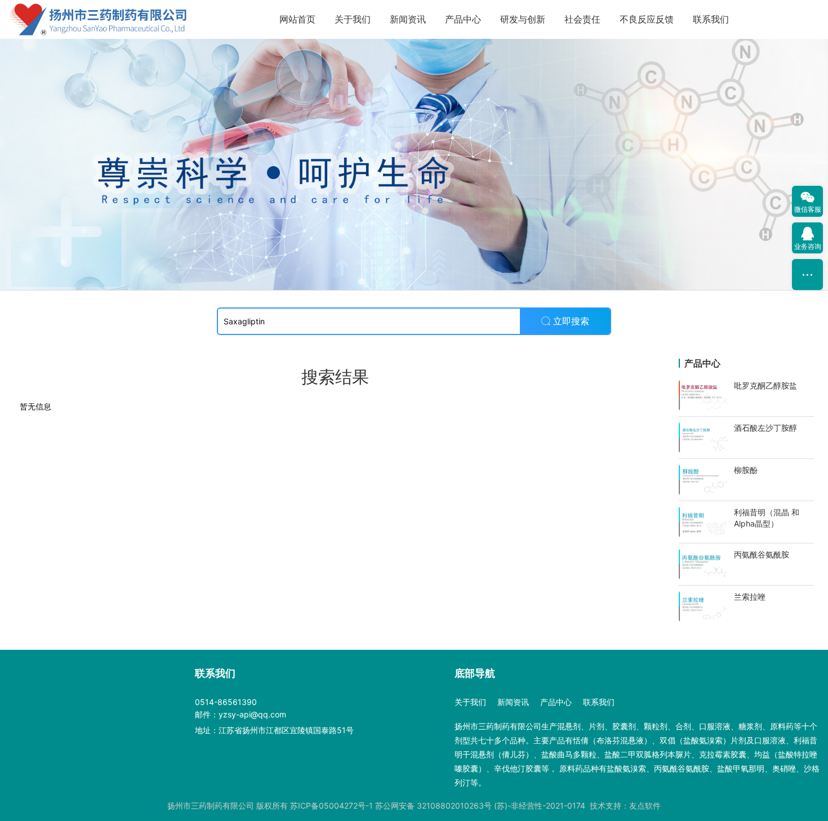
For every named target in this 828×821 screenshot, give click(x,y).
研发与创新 (522, 19)
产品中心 (463, 19)
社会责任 (582, 19)
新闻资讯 (408, 19)
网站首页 (297, 19)
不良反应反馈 (647, 19)
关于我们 (353, 19)
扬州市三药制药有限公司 (210, 805)
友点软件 (645, 805)
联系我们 (711, 19)
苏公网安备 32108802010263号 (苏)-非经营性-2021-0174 (480, 805)
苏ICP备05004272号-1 (331, 805)
